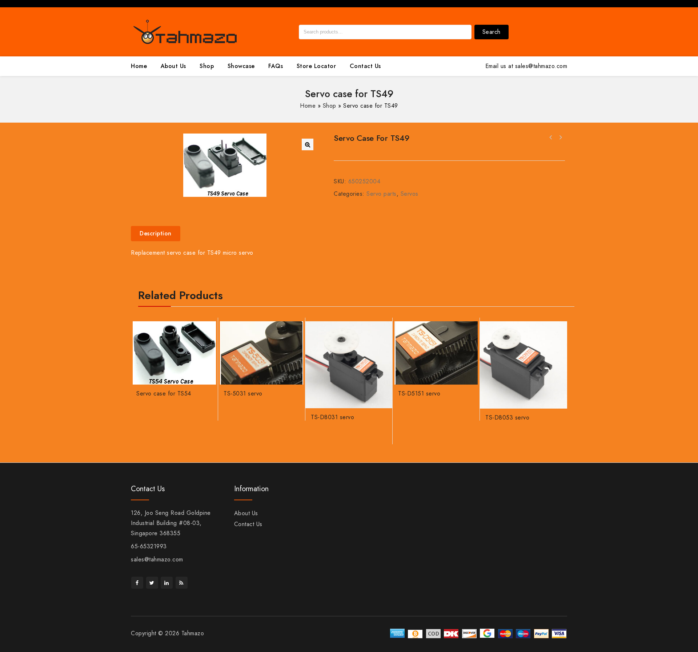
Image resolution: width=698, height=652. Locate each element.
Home (139, 66)
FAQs (275, 66)
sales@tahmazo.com (157, 559)
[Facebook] (137, 583)
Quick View (207, 344)
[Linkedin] (167, 583)
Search (491, 32)
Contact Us (365, 66)
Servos (409, 194)
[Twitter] (152, 583)
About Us (173, 66)
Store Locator (316, 66)
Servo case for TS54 (551, 138)
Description (156, 233)
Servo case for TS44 (560, 138)
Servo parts (381, 194)
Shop (207, 66)
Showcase (241, 66)
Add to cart (207, 330)
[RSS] (182, 583)
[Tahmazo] (185, 31)
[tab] (158, 233)
